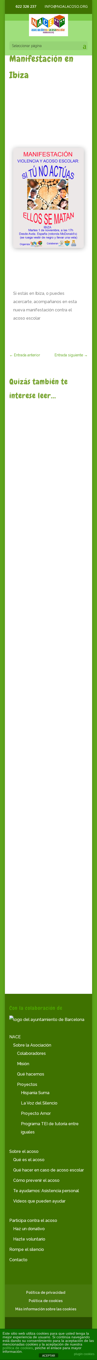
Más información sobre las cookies (45, 1309)
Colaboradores (31, 1053)
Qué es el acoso (28, 1159)
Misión (23, 1063)
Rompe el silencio (26, 1249)
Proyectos (27, 1084)
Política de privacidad (45, 1292)
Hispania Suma (35, 1092)
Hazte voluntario (29, 1239)
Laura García (30, 576)
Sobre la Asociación (32, 1045)
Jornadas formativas (38, 944)
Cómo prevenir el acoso (36, 1180)
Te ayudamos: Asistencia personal (46, 1190)
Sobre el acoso (24, 1151)
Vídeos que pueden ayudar (39, 1201)
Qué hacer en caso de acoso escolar (48, 1170)
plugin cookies (84, 1354)
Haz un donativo (29, 1228)
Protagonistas (26, 593)
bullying (67, 484)
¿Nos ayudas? (30, 703)
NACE (26, 484)
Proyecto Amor (36, 1113)
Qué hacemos (30, 1074)
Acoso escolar (46, 484)
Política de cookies (46, 1301)
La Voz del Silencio (39, 1103)
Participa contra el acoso (33, 1220)
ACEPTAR (48, 1355)
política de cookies (18, 1348)
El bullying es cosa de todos (46, 867)
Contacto (18, 1259)
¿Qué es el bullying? (38, 474)
